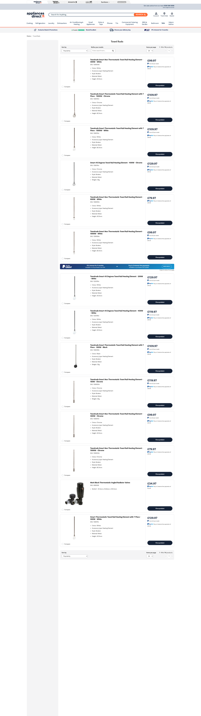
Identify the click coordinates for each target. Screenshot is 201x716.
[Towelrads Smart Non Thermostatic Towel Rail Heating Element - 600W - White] (74, 221)
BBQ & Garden (144, 23)
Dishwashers (62, 23)
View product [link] (159, 85)
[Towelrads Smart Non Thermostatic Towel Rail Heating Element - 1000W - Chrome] (74, 472)
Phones (110, 23)
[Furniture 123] (105, 2)
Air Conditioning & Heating (76, 23)
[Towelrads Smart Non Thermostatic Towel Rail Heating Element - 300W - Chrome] (74, 437)
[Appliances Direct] (37, 2)
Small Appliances (91, 23)
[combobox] (98, 14)
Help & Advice (171, 23)
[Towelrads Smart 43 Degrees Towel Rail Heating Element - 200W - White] (74, 300)
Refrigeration (40, 23)
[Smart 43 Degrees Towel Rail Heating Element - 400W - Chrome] (74, 186)
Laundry (51, 23)
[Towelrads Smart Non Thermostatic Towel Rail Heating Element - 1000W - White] (74, 255)
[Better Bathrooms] (88, 2)
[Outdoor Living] (121, 2)
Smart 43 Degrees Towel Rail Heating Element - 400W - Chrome (116, 163)
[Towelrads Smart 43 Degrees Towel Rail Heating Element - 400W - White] (74, 334)
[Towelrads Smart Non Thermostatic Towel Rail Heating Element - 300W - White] (74, 83)
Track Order (164, 16)
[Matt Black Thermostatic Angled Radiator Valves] (74, 506)
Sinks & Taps (101, 23)
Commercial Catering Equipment (130, 23)
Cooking (30, 23)
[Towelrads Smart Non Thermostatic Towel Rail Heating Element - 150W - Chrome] (74, 403)
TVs (116, 23)
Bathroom (155, 23)
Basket (172, 16)
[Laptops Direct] (55, 2)
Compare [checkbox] (67, 87)
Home (29, 36)
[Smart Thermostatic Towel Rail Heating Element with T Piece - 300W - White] (74, 540)
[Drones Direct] (72, 2)
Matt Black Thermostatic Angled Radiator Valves (110, 483)
